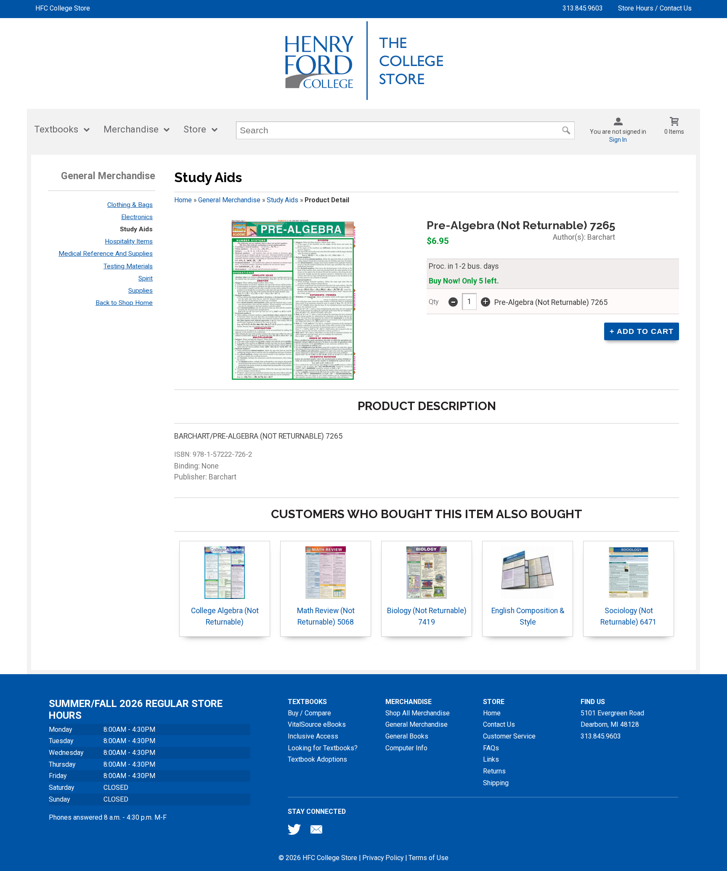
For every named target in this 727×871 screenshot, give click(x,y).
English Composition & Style (527, 616)
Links (491, 759)
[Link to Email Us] (316, 831)
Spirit (145, 278)
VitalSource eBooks (317, 724)
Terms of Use (428, 858)
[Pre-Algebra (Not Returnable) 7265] (293, 300)
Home (183, 200)
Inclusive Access (313, 736)
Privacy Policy (382, 858)
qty (434, 302)
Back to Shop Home (124, 303)
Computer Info (406, 748)
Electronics (137, 217)
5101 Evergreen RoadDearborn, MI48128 (612, 719)
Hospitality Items (129, 241)
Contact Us (499, 724)
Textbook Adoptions (317, 759)
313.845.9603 (582, 8)
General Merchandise (229, 200)
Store (194, 129)
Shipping (496, 783)
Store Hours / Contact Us (655, 8)
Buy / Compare (309, 713)
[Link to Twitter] (294, 831)
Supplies (140, 290)
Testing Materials (128, 266)
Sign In (618, 139)
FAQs (491, 748)
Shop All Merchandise (417, 713)
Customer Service (509, 736)
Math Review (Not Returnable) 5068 (326, 616)
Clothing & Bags (130, 205)
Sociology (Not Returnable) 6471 (628, 616)
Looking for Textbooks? (323, 748)
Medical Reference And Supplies (105, 253)
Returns (494, 771)
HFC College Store (62, 8)
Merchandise (131, 129)
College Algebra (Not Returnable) (225, 616)
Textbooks (56, 129)
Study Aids (136, 229)
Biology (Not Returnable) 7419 (427, 616)
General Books (406, 736)
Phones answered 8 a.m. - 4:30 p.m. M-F (108, 817)
